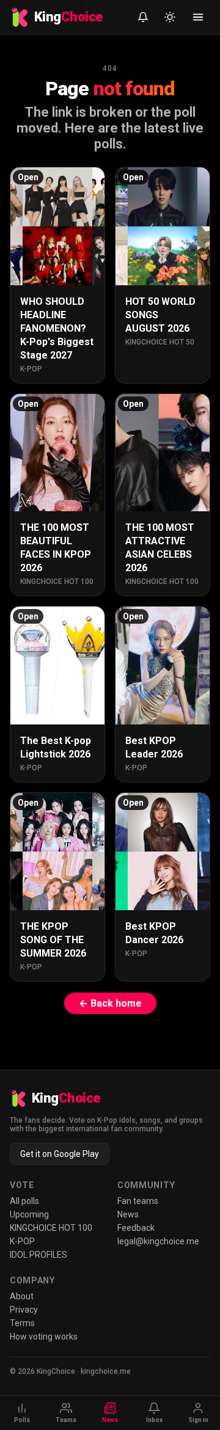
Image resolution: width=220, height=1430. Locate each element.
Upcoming (29, 1214)
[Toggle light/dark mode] (170, 17)
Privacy (24, 1310)
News (128, 1214)
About (22, 1296)
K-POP (22, 1241)
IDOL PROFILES (38, 1255)
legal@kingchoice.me (158, 1241)
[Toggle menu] (198, 17)
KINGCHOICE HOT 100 (51, 1228)
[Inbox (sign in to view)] (143, 17)
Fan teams (137, 1201)
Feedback (136, 1228)
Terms (22, 1323)
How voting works (44, 1336)
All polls (24, 1201)
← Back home (110, 1003)
